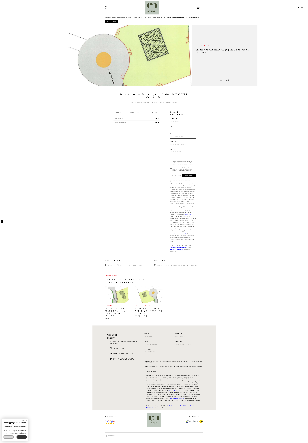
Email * (173, 134)
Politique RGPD (185, 435)
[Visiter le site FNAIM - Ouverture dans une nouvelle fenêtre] (201, 421)
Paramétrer (8, 437)
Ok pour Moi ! (22, 437)
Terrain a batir (157, 17)
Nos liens (178, 435)
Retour (113, 21)
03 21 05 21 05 (118, 348)
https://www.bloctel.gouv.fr (178, 233)
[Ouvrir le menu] (198, 7)
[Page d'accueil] (152, 7)
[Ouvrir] (106, 7)
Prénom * (174, 118)
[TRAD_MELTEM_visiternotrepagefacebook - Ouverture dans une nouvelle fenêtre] (2, 221)
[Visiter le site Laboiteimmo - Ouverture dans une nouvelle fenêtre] (110, 436)
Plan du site (160, 435)
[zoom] (121, 55)
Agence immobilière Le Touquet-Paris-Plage (118, 17)
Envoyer (188, 175)
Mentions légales (168, 435)
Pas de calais (142, 17)
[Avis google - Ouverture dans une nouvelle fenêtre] (110, 422)
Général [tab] (117, 113)
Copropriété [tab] (136, 113)
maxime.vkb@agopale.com (123, 353)
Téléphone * (175, 141)
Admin (174, 435)
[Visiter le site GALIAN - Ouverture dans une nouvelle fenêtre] (191, 421)
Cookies (191, 435)
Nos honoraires (152, 435)
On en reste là (21, 420)
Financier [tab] (155, 113)
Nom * (172, 126)
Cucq (149, 17)
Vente (135, 17)
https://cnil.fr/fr (189, 214)
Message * (174, 149)
